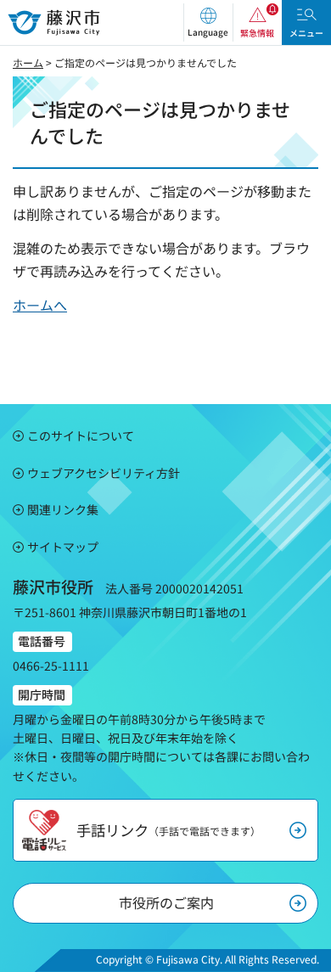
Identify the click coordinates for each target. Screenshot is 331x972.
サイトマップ (62, 546)
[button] (208, 22)
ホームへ (40, 305)
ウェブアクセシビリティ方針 (103, 472)
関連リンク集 (62, 509)
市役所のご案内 (166, 902)
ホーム (28, 62)
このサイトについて (80, 435)
